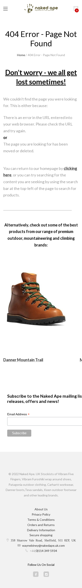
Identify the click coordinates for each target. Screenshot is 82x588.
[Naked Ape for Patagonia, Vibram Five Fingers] (41, 8)
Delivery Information (41, 530)
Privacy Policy (41, 514)
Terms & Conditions (41, 519)
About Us (41, 509)
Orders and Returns (41, 525)
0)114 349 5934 (46, 551)
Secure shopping (41, 535)
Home (21, 55)
